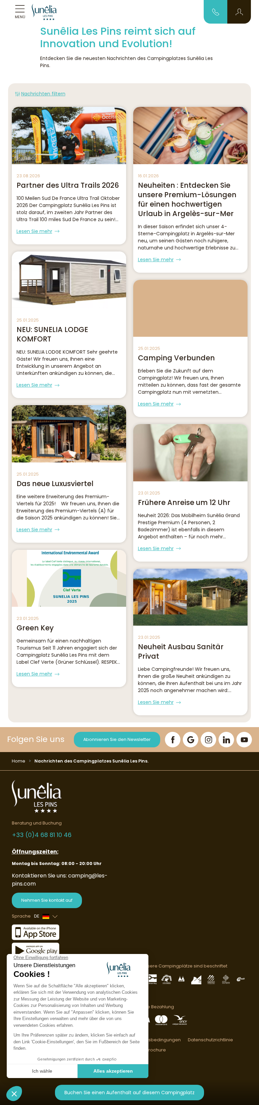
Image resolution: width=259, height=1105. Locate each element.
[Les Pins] (48, 12)
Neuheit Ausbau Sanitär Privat (181, 651)
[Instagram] (208, 739)
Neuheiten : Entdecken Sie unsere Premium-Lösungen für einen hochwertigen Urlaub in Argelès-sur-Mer (187, 199)
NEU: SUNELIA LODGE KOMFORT (52, 334)
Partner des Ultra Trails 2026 (68, 185)
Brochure (156, 1050)
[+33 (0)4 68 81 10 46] (215, 11)
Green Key (35, 628)
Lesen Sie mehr (34, 231)
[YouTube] (244, 739)
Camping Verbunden (176, 358)
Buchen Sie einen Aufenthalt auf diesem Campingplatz (129, 1092)
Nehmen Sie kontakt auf (47, 900)
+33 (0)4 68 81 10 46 (41, 835)
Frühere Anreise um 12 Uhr (184, 502)
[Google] (190, 739)
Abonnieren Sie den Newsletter (117, 739)
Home (18, 761)
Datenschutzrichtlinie (210, 1040)
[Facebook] (172, 739)
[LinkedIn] (226, 739)
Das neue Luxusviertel (55, 483)
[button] (239, 12)
